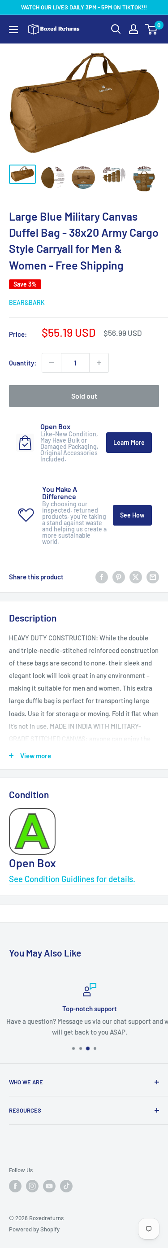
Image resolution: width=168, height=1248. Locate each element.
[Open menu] (13, 29)
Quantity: (22, 363)
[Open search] (116, 29)
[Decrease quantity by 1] (51, 362)
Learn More (129, 442)
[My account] (133, 29)
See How (132, 515)
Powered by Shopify (34, 1229)
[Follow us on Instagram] (32, 1186)
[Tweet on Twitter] (135, 576)
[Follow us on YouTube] (49, 1186)
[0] (151, 29)
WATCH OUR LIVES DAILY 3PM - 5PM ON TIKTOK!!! (84, 7)
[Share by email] (152, 576)
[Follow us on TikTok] (66, 1186)
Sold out (84, 395)
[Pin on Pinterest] (118, 576)
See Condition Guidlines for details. (72, 879)
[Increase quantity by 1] (99, 362)
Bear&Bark (27, 302)
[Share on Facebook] (101, 576)
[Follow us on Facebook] (15, 1186)
